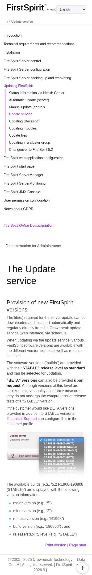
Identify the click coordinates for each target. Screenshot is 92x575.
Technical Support (22, 419)
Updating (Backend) (24, 121)
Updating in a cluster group (29, 142)
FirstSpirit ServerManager (23, 175)
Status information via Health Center (36, 93)
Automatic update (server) (29, 100)
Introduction (12, 35)
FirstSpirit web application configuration (33, 158)
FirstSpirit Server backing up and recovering (37, 78)
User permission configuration (27, 200)
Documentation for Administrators (33, 246)
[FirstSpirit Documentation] (46, 8)
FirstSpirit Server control (22, 61)
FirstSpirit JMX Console (22, 192)
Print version (55, 545)
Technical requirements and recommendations (39, 44)
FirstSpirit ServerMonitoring (25, 183)
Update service (20, 114)
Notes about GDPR (18, 209)
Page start (77, 545)
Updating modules (23, 128)
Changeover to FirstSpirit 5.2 (31, 149)
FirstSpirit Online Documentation (28, 225)
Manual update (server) (27, 107)
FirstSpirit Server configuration (27, 69)
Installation (12, 52)
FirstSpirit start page (19, 166)
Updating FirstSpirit (18, 86)
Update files (18, 135)
